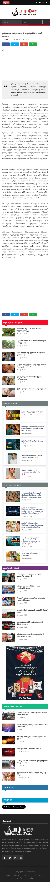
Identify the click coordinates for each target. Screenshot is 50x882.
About (16, 875)
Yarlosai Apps (39, 875)
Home (8, 875)
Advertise (26, 875)
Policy (22, 878)
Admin (5, 40)
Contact (31, 878)
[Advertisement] (25, 275)
